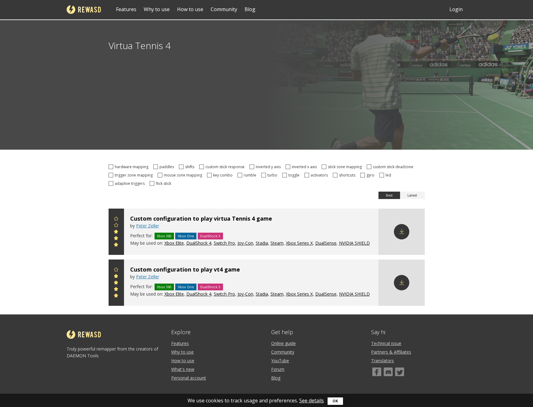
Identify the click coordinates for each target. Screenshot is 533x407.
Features (126, 9)
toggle (294, 175)
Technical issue (386, 343)
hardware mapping (132, 166)
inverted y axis (269, 166)
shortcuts (348, 175)
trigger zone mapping (135, 175)
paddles (167, 166)
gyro (371, 175)
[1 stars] (116, 245)
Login (456, 9)
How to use (190, 9)
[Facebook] (376, 372)
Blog (250, 9)
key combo (223, 175)
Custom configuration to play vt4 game (185, 269)
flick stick (164, 183)
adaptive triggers (131, 183)
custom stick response (225, 166)
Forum (277, 369)
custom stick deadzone (394, 166)
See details (311, 400)
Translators (382, 360)
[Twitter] (399, 372)
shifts (190, 166)
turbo (273, 175)
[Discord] (388, 372)
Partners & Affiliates (391, 352)
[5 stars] (116, 219)
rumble (251, 175)
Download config (401, 231)
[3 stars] (116, 232)
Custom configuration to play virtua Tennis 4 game (201, 218)
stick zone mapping (346, 166)
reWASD (84, 9)
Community (224, 9)
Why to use (157, 9)
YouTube (280, 360)
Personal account (188, 378)
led (389, 175)
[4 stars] (116, 226)
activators (320, 175)
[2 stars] (116, 239)
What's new (182, 369)
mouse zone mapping (184, 175)
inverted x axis (305, 166)
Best (389, 195)
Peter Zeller (147, 226)
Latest (412, 195)
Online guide (283, 343)
